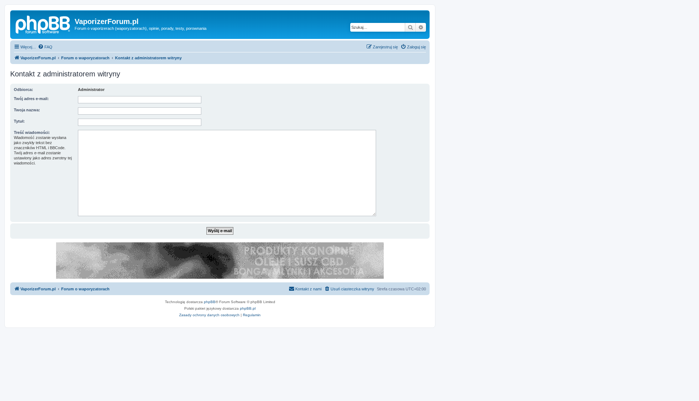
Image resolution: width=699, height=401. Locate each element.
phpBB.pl (248, 308)
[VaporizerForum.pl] (43, 23)
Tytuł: (19, 121)
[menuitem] (45, 47)
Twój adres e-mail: (31, 98)
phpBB (210, 302)
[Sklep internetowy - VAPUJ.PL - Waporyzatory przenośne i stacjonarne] (220, 260)
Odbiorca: (23, 89)
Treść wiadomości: (32, 132)
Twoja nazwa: (27, 110)
